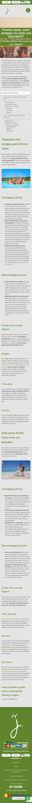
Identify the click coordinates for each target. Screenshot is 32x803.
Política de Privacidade (16, 776)
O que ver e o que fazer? (12, 106)
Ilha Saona (9, 131)
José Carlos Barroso (20, 790)
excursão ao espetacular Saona (11, 671)
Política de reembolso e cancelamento (16, 780)
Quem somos (16, 763)
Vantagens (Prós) (9, 102)
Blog (16, 766)
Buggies (8, 108)
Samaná (8, 129)
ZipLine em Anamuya (17, 419)
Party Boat (9, 110)
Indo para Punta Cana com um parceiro (14, 116)
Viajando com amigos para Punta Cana (15, 98)
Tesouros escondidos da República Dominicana (16, 771)
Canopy (8, 112)
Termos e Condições (16, 784)
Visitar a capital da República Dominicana (14, 619)
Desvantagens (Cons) (11, 104)
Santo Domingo (11, 126)
